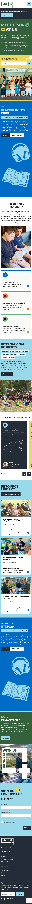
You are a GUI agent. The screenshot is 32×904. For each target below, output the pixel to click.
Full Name (4, 804)
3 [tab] (4, 473)
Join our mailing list (9, 822)
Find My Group (5, 851)
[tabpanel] (14, 445)
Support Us (4, 875)
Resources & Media (6, 873)
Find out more (7, 374)
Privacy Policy (5, 862)
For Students (4, 854)
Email (5, 812)
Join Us (3, 878)
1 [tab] (1, 473)
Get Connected (5, 870)
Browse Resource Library (11, 494)
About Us (6, 738)
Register (5, 135)
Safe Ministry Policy (7, 859)
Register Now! (7, 15)
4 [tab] (6, 473)
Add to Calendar (17, 135)
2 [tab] (3, 473)
